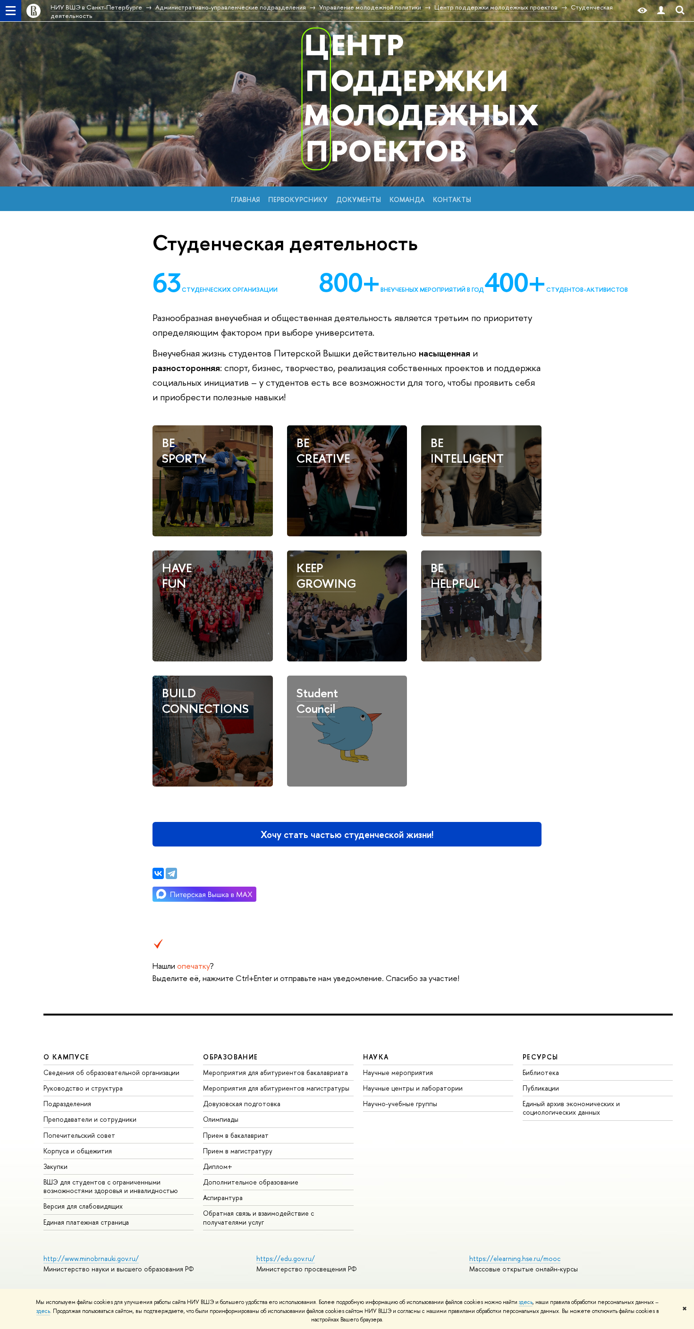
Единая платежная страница (86, 1222)
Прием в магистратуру (237, 1150)
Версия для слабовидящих (83, 1206)
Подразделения (67, 1103)
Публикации (541, 1088)
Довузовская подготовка (241, 1103)
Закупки (55, 1166)
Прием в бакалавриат (236, 1135)
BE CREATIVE (323, 450)
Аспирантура (223, 1197)
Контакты (452, 199)
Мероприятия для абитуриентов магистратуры (276, 1088)
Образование (230, 1056)
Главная (245, 199)
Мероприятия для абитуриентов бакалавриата (275, 1072)
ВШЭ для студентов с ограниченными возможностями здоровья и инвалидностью (110, 1186)
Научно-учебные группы (400, 1103)
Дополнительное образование (250, 1181)
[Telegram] (171, 873)
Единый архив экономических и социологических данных (571, 1108)
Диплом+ (217, 1166)
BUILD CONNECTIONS (205, 701)
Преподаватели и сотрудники (89, 1119)
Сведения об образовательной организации (111, 1072)
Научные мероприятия (398, 1072)
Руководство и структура (83, 1088)
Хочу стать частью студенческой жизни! (347, 834)
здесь (526, 1302)
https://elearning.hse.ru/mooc (514, 1258)
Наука (376, 1056)
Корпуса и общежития (77, 1150)
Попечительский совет (79, 1135)
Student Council (317, 701)
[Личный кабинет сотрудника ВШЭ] (661, 10)
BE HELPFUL (455, 575)
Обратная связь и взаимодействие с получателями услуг (258, 1217)
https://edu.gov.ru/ (285, 1258)
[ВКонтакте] (158, 873)
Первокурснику (298, 199)
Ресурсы (541, 1056)
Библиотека (541, 1072)
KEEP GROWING (326, 575)
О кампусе (66, 1056)
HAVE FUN (177, 575)
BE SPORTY (184, 450)
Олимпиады (220, 1119)
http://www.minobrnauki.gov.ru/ (91, 1258)
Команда (406, 199)
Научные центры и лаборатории (413, 1088)
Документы (358, 199)
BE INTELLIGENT (467, 450)
